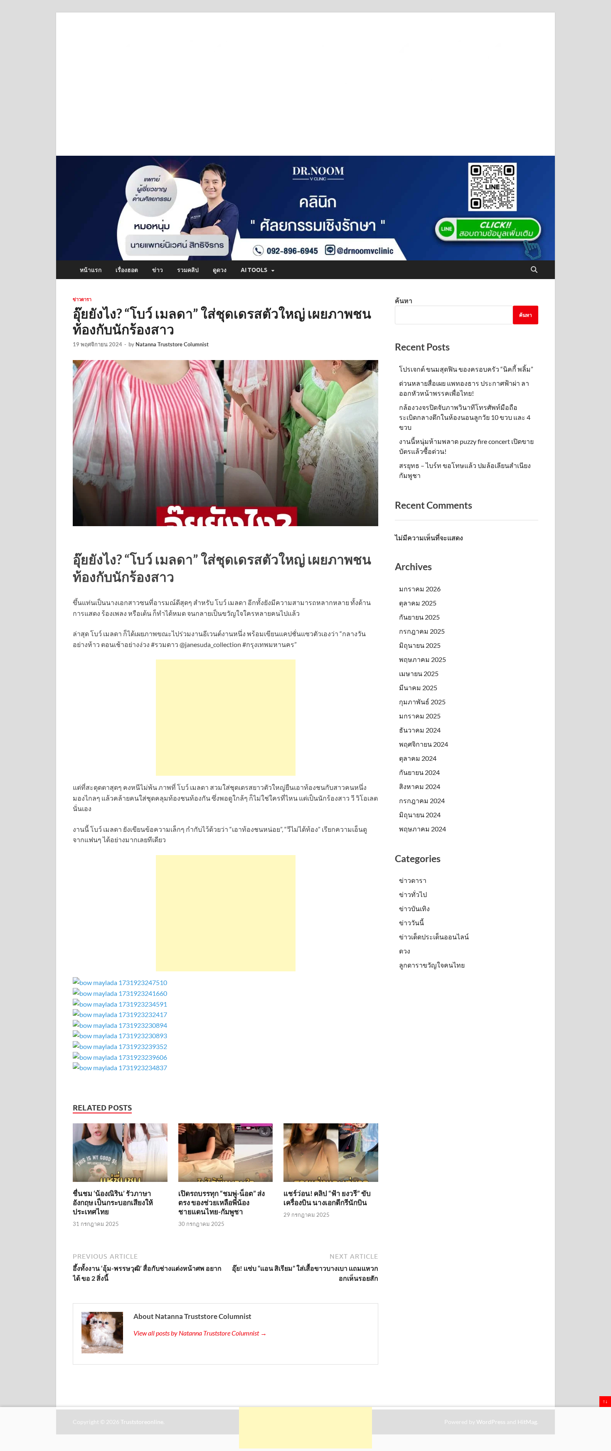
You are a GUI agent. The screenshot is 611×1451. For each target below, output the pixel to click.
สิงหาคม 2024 (419, 786)
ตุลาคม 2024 (417, 758)
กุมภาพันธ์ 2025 (422, 702)
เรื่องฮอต (127, 270)
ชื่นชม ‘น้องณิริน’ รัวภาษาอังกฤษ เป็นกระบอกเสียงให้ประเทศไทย (113, 1202)
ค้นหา (403, 300)
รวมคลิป (188, 270)
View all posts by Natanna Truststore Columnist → (200, 1333)
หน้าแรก (90, 270)
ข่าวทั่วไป (413, 894)
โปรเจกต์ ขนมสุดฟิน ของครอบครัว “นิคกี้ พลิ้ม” (466, 369)
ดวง (404, 951)
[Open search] (534, 269)
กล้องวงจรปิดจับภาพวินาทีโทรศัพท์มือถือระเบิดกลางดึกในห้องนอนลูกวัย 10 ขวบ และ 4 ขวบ (464, 417)
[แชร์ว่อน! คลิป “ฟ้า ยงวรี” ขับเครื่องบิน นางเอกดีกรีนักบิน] (330, 1155)
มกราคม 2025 (420, 716)
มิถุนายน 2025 (420, 645)
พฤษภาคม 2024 (422, 829)
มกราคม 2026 (420, 589)
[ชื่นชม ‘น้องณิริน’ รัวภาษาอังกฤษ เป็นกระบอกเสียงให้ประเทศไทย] (120, 1155)
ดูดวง (220, 270)
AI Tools (254, 270)
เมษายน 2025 (419, 673)
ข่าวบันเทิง (414, 908)
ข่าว (157, 270)
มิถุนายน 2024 (420, 815)
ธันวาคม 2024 (420, 730)
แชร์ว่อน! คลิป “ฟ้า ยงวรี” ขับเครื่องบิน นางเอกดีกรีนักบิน (327, 1198)
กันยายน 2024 (419, 772)
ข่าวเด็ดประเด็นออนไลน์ (434, 937)
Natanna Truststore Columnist (172, 344)
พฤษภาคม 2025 (422, 659)
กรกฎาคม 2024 (422, 800)
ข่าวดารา (82, 299)
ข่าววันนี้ (411, 922)
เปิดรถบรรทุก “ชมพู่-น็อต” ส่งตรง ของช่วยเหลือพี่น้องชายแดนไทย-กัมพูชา (221, 1202)
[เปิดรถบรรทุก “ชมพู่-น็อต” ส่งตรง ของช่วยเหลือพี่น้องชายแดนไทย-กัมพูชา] (225, 1155)
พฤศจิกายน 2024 (423, 744)
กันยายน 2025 (419, 617)
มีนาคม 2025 (418, 687)
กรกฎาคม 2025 (422, 631)
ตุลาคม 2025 (417, 603)
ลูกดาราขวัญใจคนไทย (432, 965)
